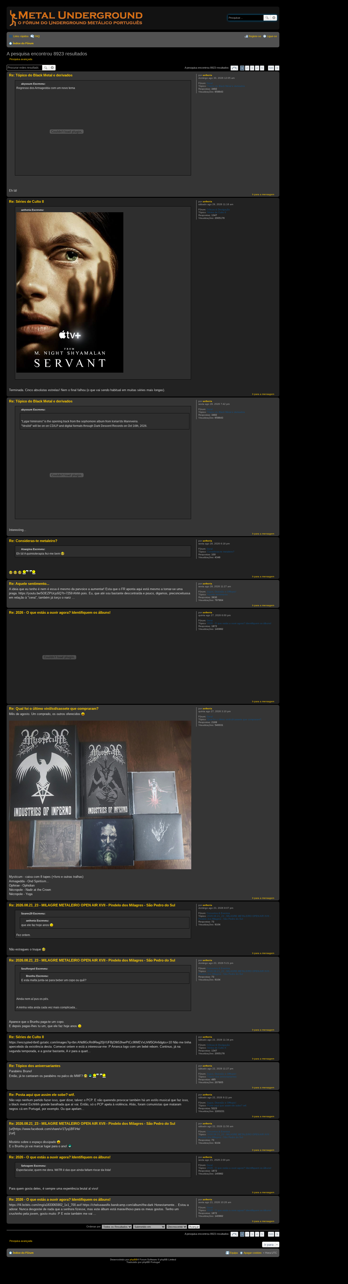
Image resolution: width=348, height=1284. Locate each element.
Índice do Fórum (23, 43)
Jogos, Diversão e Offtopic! (221, 591)
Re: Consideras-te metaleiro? (33, 541)
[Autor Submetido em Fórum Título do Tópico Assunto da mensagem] (149, 1226)
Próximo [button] (277, 68)
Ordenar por (93, 1226)
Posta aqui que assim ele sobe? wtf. (227, 1105)
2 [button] (247, 68)
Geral (210, 83)
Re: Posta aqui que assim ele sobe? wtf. (42, 1095)
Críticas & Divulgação (218, 209)
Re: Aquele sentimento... (29, 584)
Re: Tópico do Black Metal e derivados (40, 75)
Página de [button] (234, 68)
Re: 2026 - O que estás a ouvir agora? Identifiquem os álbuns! (60, 612)
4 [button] (257, 68)
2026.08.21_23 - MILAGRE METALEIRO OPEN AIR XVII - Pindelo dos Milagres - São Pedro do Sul (234, 917)
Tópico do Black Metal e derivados (226, 86)
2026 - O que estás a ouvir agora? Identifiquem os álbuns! (239, 623)
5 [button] (262, 68)
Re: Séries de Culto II (26, 201)
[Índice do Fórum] (76, 27)
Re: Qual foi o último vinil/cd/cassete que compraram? (53, 708)
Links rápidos (21, 36)
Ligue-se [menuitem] (272, 36)
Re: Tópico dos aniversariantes (34, 1066)
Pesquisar (267, 18)
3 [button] (252, 68)
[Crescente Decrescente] (176, 1226)
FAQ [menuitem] (37, 36)
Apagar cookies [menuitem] (253, 1252)
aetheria (207, 75)
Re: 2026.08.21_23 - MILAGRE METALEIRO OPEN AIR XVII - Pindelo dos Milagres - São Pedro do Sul (92, 905)
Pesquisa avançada (274, 18)
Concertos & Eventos (218, 913)
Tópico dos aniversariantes (221, 1076)
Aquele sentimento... (218, 594)
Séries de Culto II (216, 212)
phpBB (133, 1259)
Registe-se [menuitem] (255, 36)
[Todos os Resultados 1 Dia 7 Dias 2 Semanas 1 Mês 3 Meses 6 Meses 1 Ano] (116, 1226)
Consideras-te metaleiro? (220, 551)
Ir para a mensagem (263, 194)
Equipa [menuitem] (234, 1252)
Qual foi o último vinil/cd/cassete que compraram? (234, 719)
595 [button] (271, 68)
